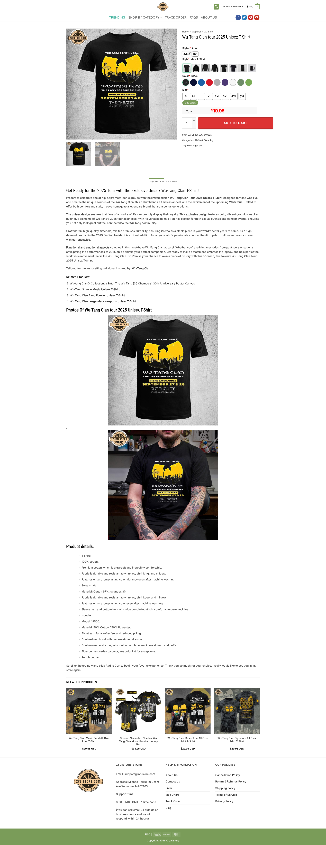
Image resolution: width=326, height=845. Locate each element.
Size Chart (172, 794)
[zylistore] (163, 6)
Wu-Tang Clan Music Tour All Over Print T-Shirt (187, 740)
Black (185, 82)
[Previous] (73, 84)
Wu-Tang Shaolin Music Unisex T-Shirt (95, 289)
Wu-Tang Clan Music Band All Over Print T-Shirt (89, 740)
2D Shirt (208, 31)
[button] (216, 7)
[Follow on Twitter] (244, 17)
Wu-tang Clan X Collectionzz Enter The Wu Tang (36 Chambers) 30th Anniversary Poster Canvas (132, 283)
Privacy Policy (224, 801)
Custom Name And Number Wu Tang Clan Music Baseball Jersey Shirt (138, 741)
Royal (201, 82)
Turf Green (240, 82)
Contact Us (173, 781)
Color (186, 75)
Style (185, 59)
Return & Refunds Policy (230, 781)
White (233, 82)
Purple (225, 82)
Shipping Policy (225, 788)
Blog (168, 807)
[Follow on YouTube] (256, 17)
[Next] (170, 84)
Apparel (196, 31)
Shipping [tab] (171, 181)
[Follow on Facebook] (238, 17)
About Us (209, 17)
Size (185, 89)
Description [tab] (156, 181)
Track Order (176, 17)
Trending (117, 17)
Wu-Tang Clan (194, 145)
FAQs (194, 17)
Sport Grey (217, 82)
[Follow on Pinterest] (250, 17)
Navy (193, 82)
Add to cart (235, 123)
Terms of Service (226, 794)
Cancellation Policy (227, 775)
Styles (186, 48)
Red (209, 82)
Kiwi (248, 82)
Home (185, 31)
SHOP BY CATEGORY (144, 17)
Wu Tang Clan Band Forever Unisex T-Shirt (97, 295)
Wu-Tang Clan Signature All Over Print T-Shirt (237, 740)
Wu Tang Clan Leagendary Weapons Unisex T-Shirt (103, 301)
